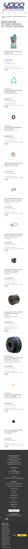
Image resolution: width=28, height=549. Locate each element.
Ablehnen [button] (14, 535)
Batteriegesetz (14, 504)
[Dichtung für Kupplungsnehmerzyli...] (13, 86)
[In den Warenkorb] (7, 70)
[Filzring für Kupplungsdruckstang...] (13, 391)
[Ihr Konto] (8, 13)
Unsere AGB (14, 488)
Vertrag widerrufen (14, 510)
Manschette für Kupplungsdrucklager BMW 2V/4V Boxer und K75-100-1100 (13, 357)
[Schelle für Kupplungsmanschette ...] (13, 232)
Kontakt (14, 493)
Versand (13, 63)
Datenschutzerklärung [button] (6, 547)
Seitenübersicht (14, 495)
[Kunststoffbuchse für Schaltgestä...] (13, 428)
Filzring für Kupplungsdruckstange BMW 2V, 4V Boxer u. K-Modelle (13, 394)
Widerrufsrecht (14, 497)
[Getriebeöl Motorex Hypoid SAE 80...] (13, 49)
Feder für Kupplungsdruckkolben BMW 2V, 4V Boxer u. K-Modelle (13, 199)
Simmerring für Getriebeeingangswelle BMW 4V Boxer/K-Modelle (13, 127)
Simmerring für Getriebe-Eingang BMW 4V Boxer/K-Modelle (13, 163)
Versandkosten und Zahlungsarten (14, 483)
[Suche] (14, 13)
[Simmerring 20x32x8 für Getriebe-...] (13, 161)
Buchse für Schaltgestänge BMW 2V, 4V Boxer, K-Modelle (13, 431)
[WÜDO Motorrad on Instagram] (7, 519)
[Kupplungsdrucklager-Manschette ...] (13, 354)
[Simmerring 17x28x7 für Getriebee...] (13, 124)
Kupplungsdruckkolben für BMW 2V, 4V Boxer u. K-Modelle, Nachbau (13, 313)
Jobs (14, 499)
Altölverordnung (14, 502)
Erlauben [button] (22, 535)
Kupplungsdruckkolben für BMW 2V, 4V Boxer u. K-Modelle (13, 270)
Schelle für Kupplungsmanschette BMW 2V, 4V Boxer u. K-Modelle (13, 234)
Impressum (14, 490)
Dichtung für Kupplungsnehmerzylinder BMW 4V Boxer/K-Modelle (13, 90)
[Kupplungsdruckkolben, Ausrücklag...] (13, 267)
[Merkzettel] (19, 13)
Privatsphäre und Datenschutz (14, 486)
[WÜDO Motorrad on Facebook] (5, 519)
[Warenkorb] (25, 13)
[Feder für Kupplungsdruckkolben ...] (13, 196)
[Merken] (5, 70)
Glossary (14, 506)
